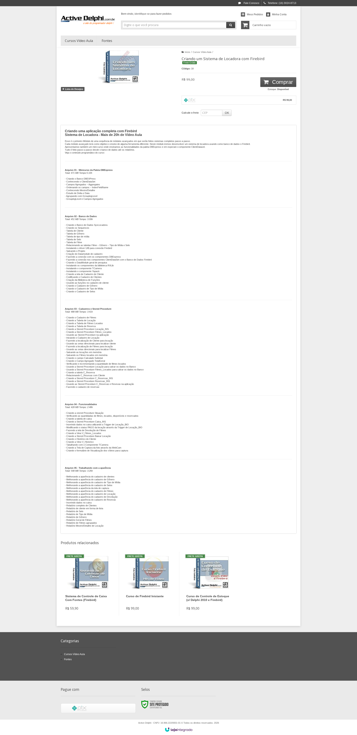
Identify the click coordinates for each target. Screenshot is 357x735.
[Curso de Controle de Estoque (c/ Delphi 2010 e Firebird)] (208, 584)
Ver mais (90, 597)
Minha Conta (279, 14)
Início (187, 52)
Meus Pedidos (255, 14)
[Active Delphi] (88, 19)
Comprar (282, 82)
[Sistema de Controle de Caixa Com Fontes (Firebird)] (87, 584)
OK (227, 113)
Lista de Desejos (73, 89)
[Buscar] (230, 25)
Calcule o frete (190, 112)
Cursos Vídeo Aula (202, 52)
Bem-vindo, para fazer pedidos (146, 13)
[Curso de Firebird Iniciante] (148, 584)
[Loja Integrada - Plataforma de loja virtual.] (178, 730)
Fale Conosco (251, 3)
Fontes (68, 659)
